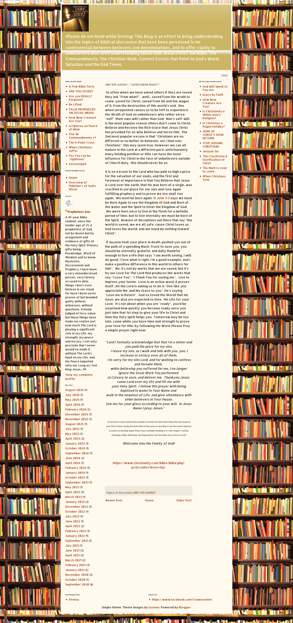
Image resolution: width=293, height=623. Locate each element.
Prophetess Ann (79, 211)
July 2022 (72, 516)
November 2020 (77, 574)
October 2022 (75, 511)
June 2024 (72, 458)
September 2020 (77, 584)
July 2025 (72, 429)
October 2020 (75, 579)
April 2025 (72, 438)
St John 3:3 (161, 198)
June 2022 (72, 521)
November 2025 (76, 419)
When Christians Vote (214, 177)
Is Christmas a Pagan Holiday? (214, 124)
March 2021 (73, 560)
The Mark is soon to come (215, 169)
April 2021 (72, 555)
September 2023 (77, 482)
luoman (154, 607)
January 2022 (75, 536)
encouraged (77, 164)
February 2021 (75, 565)
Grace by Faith (213, 94)
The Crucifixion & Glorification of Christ (215, 159)
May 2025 (72, 434)
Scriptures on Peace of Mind (83, 127)
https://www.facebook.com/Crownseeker (182, 599)
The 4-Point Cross (82, 142)
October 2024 (75, 448)
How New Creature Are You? (82, 119)
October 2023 (75, 477)
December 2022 (76, 506)
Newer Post (114, 500)
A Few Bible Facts (81, 86)
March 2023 (73, 497)
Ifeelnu (74, 599)
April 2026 (72, 404)
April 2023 (72, 492)
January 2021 (74, 570)
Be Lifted (75, 104)
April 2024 (72, 463)
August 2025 (74, 424)
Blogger (185, 607)
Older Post (184, 500)
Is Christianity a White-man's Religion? (214, 114)
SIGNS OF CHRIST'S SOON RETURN (213, 134)
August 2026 (74, 390)
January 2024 (75, 472)
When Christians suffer (80, 148)
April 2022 (72, 526)
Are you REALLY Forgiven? (80, 97)
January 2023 (75, 502)
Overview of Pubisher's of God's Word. (82, 186)
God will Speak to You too (215, 88)
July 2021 (72, 545)
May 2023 (72, 487)
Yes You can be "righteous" (80, 157)
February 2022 (75, 531)
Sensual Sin (210, 151)
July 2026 (72, 395)
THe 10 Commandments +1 (82, 135)
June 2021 (72, 550)
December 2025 (76, 414)
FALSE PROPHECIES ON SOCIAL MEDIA (82, 111)
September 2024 (77, 453)
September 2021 (76, 540)
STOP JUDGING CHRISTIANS (213, 144)
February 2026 (75, 409)
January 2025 (75, 443)
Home (149, 500)
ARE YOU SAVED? (144, 492)
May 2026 (72, 399)
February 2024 (75, 467)
